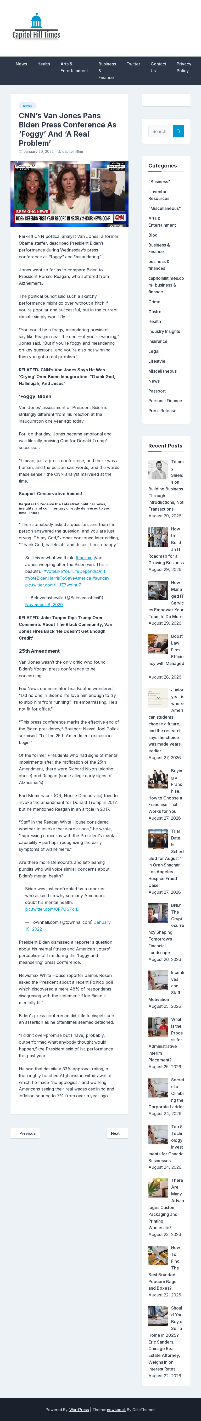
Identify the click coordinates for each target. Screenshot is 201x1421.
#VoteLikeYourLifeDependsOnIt (74, 571)
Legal (153, 351)
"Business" (159, 181)
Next (117, 1133)
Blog (153, 235)
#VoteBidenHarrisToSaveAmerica (58, 578)
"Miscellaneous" (164, 208)
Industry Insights (164, 331)
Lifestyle (156, 361)
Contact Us (158, 67)
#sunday (100, 578)
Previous (25, 1133)
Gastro (154, 311)
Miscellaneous (162, 371)
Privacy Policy (184, 67)
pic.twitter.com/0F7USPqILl (52, 909)
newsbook (116, 1409)
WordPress (79, 1409)
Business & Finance (107, 70)
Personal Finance (165, 400)
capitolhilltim (72, 151)
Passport (157, 391)
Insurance (158, 341)
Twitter (133, 63)
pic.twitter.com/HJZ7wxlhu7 (53, 585)
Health (43, 63)
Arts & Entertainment (74, 67)
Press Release (162, 410)
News (21, 63)
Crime (154, 301)
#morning (85, 557)
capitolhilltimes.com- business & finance (166, 285)
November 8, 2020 (44, 604)
